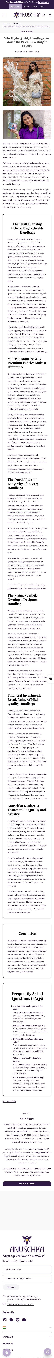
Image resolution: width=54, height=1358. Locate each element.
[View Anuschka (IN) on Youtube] (24, 1320)
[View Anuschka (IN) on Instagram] (5, 1320)
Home (5, 24)
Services (8, 1343)
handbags (31, 327)
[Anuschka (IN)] (27, 15)
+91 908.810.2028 (16, 1296)
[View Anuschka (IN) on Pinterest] (18, 1320)
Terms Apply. (43, 2)
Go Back (27, 31)
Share (11, 1101)
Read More (27, 1184)
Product (8, 1350)
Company (8, 1336)
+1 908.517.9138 (15, 1299)
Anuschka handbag (23, 879)
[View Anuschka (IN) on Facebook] (11, 1320)
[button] (44, 15)
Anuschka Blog (14, 24)
